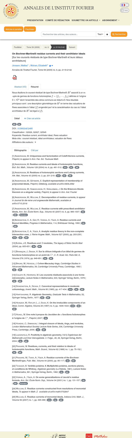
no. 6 (47, 47)
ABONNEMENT (110, 20)
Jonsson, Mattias (19, 65)
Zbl (19, 124)
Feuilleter (30, 29)
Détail (17, 118)
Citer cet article (33, 118)
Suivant (72, 47)
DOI (65, 167)
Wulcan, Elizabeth (38, 65)
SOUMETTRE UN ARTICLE (85, 20)
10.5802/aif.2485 (25, 128)
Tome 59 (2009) (33, 47)
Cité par (34, 150)
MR (14, 124)
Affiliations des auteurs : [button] (23, 142)
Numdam (23, 215)
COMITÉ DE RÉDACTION (57, 20)
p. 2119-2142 (59, 47)
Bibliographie (20, 150)
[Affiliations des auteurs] (51, 66)
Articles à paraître (14, 29)
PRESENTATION (35, 20)
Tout (100, 34)
